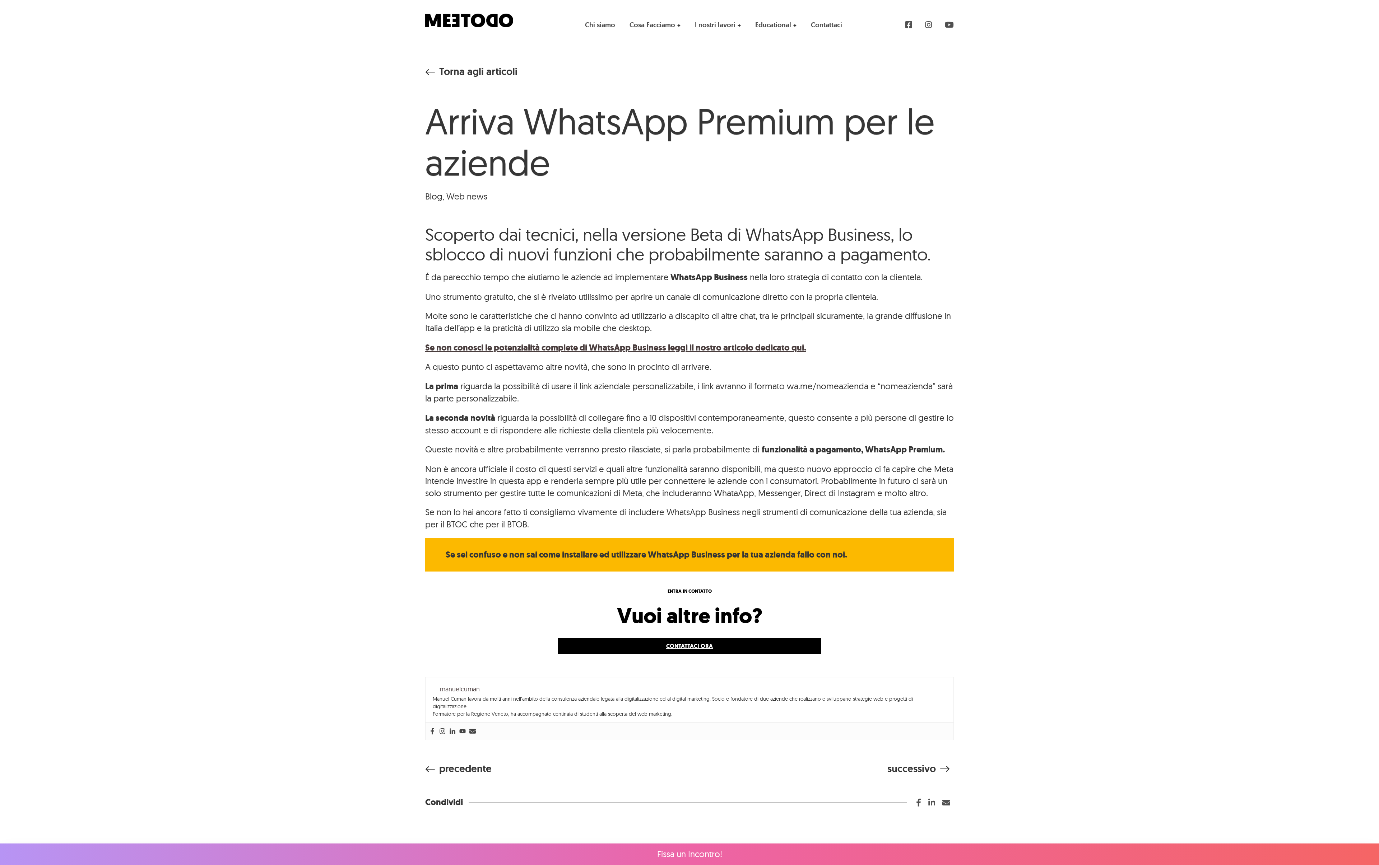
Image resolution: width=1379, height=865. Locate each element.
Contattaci (826, 24)
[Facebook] (432, 731)
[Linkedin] (452, 731)
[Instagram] (442, 731)
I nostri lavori (715, 24)
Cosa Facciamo (652, 24)
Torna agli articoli (478, 71)
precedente (465, 768)
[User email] (472, 731)
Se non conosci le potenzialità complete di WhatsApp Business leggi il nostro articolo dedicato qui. (615, 347)
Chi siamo (600, 24)
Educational (773, 24)
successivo (911, 768)
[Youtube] (462, 731)
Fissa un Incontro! (689, 853)
